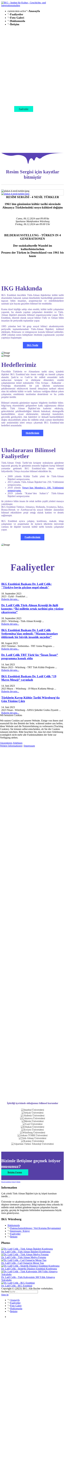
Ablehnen (17, 743)
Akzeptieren (6, 743)
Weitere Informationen (11, 745)
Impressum (29, 745)
